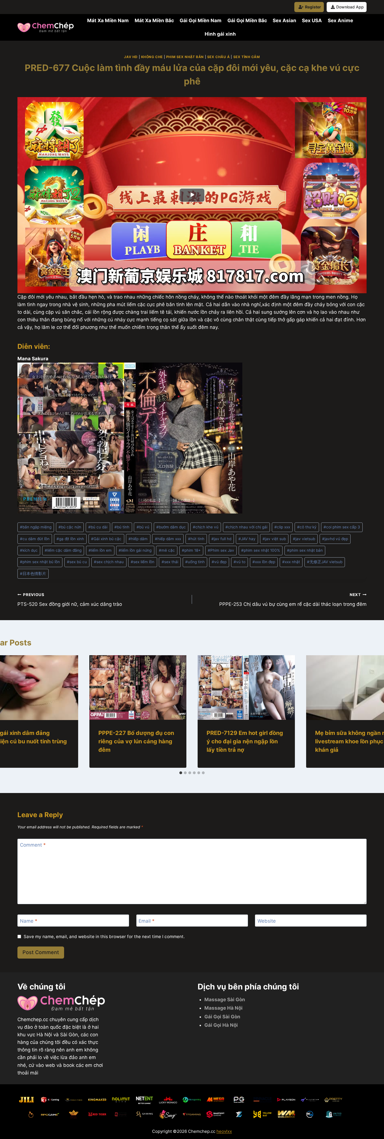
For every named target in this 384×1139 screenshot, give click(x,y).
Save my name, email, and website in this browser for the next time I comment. (104, 936)
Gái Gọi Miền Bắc (247, 20)
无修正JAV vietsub (324, 562)
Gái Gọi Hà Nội (221, 1025)
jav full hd (221, 539)
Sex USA (312, 20)
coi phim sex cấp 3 (342, 527)
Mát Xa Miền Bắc (154, 20)
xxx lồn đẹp (263, 562)
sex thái (170, 562)
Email (147, 920)
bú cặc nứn (69, 527)
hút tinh (196, 539)
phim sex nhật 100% (260, 550)
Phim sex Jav (221, 550)
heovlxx (224, 1131)
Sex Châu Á (218, 57)
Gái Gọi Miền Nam (201, 20)
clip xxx (282, 527)
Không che (152, 57)
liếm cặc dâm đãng (63, 550)
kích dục (29, 550)
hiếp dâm (138, 539)
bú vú (143, 527)
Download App (350, 6)
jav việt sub (274, 539)
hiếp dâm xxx (168, 539)
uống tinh (195, 562)
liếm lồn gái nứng (135, 550)
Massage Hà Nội (223, 1008)
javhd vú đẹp (335, 539)
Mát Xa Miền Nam (108, 20)
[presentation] (138, 687)
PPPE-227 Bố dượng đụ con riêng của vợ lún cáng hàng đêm (136, 741)
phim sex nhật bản (305, 550)
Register (313, 6)
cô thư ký (307, 527)
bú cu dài (97, 527)
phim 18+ (191, 550)
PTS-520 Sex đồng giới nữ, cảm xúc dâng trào (69, 599)
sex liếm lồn (142, 562)
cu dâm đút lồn (34, 539)
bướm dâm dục (171, 527)
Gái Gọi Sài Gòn (222, 1016)
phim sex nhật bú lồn (40, 562)
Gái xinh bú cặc (106, 539)
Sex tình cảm (246, 57)
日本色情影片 (33, 573)
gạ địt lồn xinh (70, 539)
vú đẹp (219, 562)
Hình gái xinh (220, 34)
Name (28, 920)
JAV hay (247, 539)
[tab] (180, 772)
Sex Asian (284, 20)
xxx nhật (291, 562)
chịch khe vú (205, 527)
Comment (33, 845)
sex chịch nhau (109, 562)
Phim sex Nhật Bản (185, 57)
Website (266, 920)
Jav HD (131, 57)
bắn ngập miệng (35, 527)
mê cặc (167, 550)
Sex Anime (340, 20)
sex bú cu (77, 562)
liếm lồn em (100, 550)
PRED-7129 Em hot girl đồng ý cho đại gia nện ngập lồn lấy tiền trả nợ (245, 741)
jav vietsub (304, 539)
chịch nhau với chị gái (246, 527)
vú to (239, 562)
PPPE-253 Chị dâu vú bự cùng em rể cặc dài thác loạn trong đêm (293, 599)
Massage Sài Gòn (224, 999)
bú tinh (121, 527)
